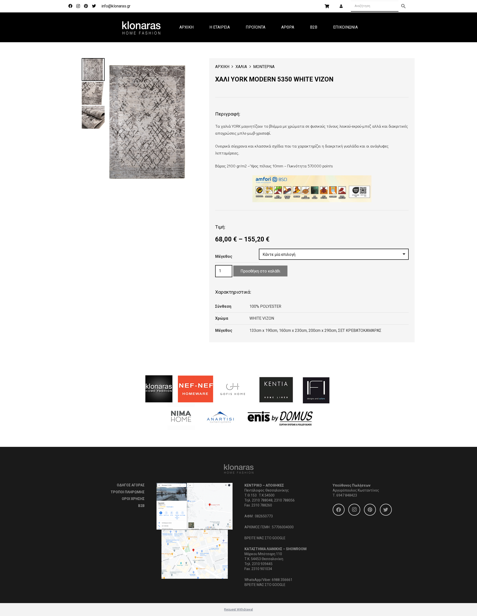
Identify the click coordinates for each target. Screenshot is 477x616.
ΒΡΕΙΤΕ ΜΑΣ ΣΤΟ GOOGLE (264, 538)
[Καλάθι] (326, 6)
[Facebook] (70, 6)
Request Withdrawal (238, 609)
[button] (182, 66)
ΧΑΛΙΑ (241, 66)
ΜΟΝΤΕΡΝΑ (264, 66)
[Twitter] (94, 6)
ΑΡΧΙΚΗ (222, 66)
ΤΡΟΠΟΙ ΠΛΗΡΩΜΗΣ (128, 492)
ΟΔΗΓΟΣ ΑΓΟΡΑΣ (131, 485)
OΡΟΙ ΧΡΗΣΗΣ (133, 499)
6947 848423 (346, 495)
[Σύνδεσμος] (141, 27)
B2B (141, 506)
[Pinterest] (86, 6)
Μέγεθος (223, 256)
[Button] (341, 6)
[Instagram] (78, 6)
